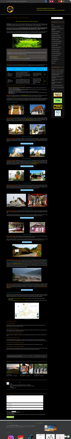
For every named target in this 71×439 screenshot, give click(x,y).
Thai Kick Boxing (54, 57)
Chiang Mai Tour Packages (56, 26)
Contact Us (53, 63)
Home (53, 24)
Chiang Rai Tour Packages (56, 35)
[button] (7, 370)
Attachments (9, 411)
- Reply (19, 382)
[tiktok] (30, 434)
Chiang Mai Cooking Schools (56, 53)
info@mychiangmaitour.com (23, 1)
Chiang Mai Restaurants (56, 51)
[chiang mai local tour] (60, 434)
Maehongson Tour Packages (56, 37)
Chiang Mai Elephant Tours (56, 43)
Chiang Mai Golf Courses (56, 49)
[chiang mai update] (50, 434)
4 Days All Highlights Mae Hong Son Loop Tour (17, 57)
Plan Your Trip (54, 61)
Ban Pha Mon (9, 374)
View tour (45, 74)
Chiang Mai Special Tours (56, 55)
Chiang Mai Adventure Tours (56, 47)
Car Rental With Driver (55, 59)
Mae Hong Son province (17, 263)
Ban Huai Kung (37, 374)
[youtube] (20, 434)
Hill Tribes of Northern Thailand (57, 85)
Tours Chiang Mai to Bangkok (56, 41)
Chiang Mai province (29, 119)
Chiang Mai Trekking (55, 33)
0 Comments (14, 375)
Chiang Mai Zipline (55, 45)
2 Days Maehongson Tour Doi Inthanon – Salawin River (18, 55)
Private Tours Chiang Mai (56, 31)
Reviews (53, 89)
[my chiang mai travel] (40, 434)
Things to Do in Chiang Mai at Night (58, 87)
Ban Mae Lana (23, 374)
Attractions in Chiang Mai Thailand (57, 71)
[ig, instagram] (11, 434)
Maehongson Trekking (55, 39)
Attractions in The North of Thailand (58, 69)
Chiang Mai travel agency (13, 425)
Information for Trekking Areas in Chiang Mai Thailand (57, 74)
